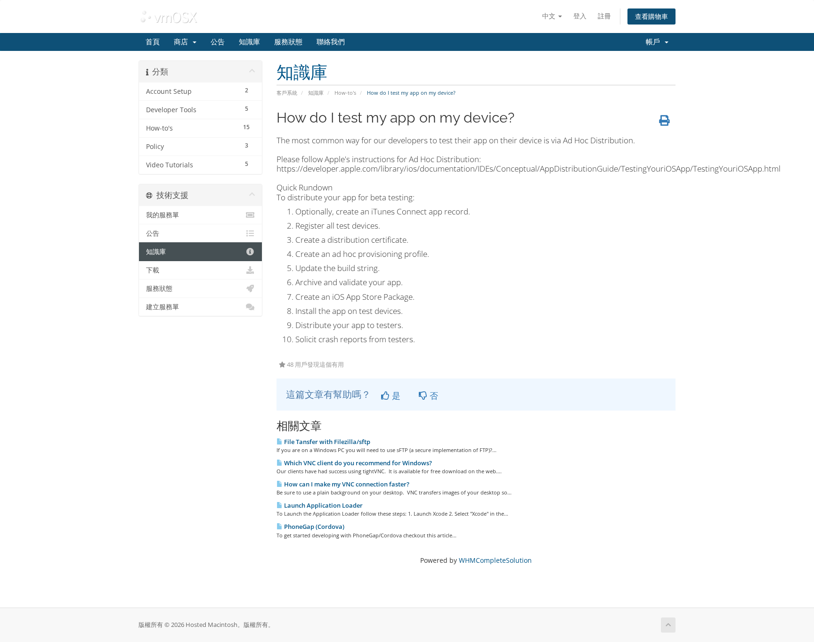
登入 (579, 15)
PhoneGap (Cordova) (313, 526)
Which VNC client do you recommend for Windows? (357, 463)
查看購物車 (651, 16)
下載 (152, 270)
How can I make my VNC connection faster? (346, 484)
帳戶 (655, 42)
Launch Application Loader (323, 505)
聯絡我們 (331, 42)
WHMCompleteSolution (495, 560)
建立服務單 (162, 307)
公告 (218, 42)
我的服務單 (162, 215)
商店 (183, 42)
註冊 (604, 15)
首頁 (153, 42)
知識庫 (249, 42)
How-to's (345, 92)
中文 (549, 15)
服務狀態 (288, 42)
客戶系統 (287, 92)
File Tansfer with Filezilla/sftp (326, 441)
